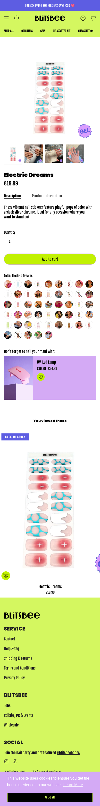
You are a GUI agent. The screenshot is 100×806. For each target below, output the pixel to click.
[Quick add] (5, 575)
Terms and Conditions (19, 668)
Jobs (7, 705)
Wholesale (11, 725)
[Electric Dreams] (13, 153)
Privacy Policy (14, 677)
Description (12, 195)
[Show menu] (6, 18)
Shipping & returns (18, 658)
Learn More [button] (73, 785)
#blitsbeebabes (68, 752)
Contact (9, 639)
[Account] (83, 18)
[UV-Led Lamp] (18, 378)
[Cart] (93, 18)
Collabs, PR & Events (18, 715)
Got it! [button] (50, 797)
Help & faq (11, 648)
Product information (47, 195)
